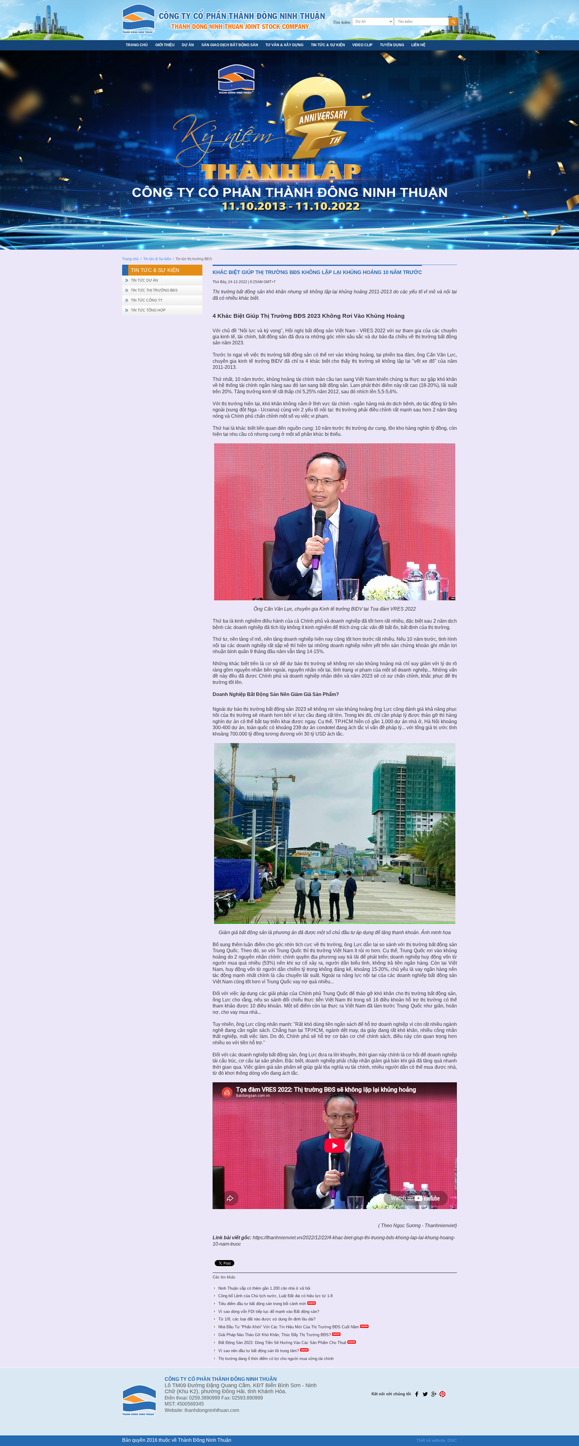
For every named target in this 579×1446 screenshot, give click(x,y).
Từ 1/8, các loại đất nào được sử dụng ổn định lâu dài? (266, 1319)
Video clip (362, 45)
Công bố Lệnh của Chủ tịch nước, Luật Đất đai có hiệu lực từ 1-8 (275, 1296)
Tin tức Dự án (144, 280)
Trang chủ (137, 45)
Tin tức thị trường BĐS (154, 290)
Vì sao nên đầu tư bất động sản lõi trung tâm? (258, 1351)
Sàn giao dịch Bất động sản (229, 45)
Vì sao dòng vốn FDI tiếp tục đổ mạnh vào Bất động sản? (268, 1311)
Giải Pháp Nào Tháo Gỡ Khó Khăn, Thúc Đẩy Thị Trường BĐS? (274, 1335)
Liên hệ (418, 45)
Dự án (188, 45)
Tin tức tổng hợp (148, 310)
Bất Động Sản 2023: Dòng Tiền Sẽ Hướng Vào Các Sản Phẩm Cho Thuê (282, 1342)
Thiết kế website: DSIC (436, 1440)
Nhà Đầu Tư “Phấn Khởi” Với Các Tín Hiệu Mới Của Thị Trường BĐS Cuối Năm (288, 1327)
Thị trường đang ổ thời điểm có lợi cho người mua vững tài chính (276, 1358)
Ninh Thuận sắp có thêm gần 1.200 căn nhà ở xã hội (264, 1288)
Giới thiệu (165, 45)
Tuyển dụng (392, 45)
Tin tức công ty (147, 300)
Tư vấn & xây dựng (284, 45)
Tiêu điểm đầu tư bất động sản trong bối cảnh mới (262, 1303)
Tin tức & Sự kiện (328, 45)
